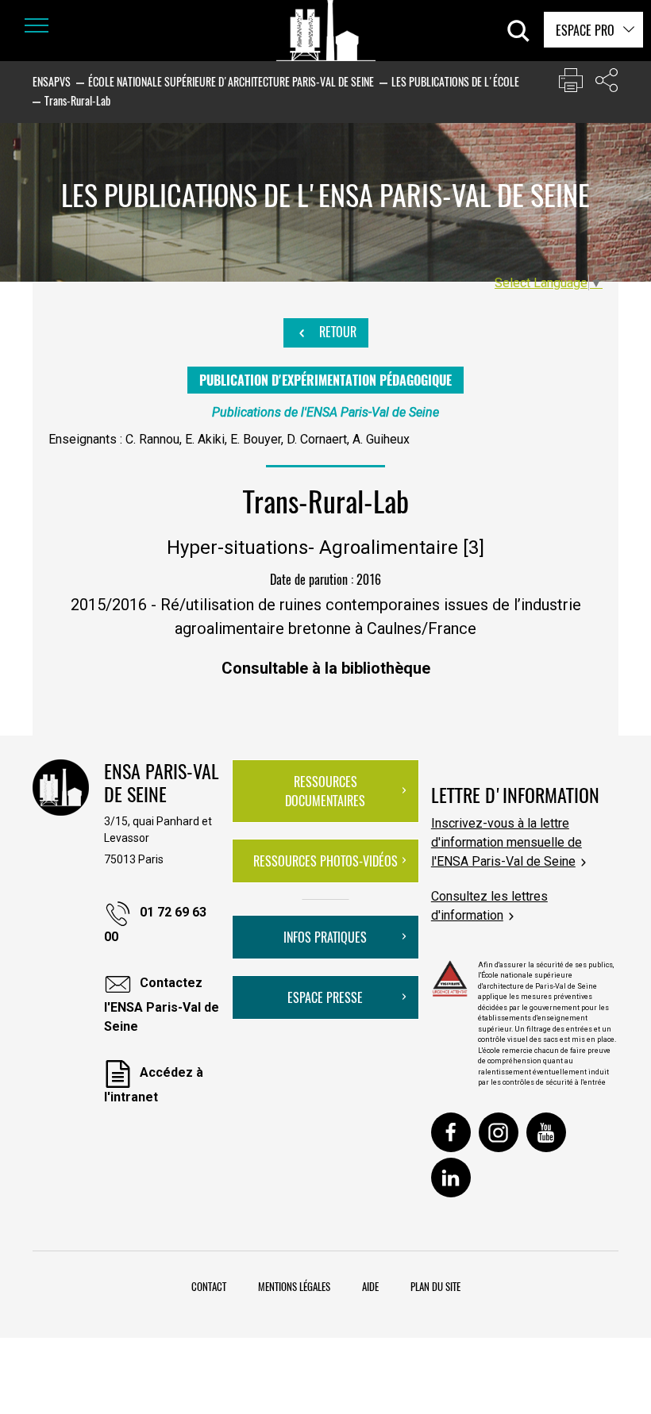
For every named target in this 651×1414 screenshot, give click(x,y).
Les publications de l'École (455, 81)
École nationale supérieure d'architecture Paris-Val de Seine (231, 81)
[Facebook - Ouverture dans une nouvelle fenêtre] (451, 1132)
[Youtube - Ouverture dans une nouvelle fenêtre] (546, 1132)
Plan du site (435, 1286)
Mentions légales (294, 1286)
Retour (336, 331)
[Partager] (606, 84)
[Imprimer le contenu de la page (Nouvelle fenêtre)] (571, 84)
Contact (208, 1286)
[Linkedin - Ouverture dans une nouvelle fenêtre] (451, 1177)
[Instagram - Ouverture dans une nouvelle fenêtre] (498, 1132)
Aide (370, 1286)
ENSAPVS (52, 81)
